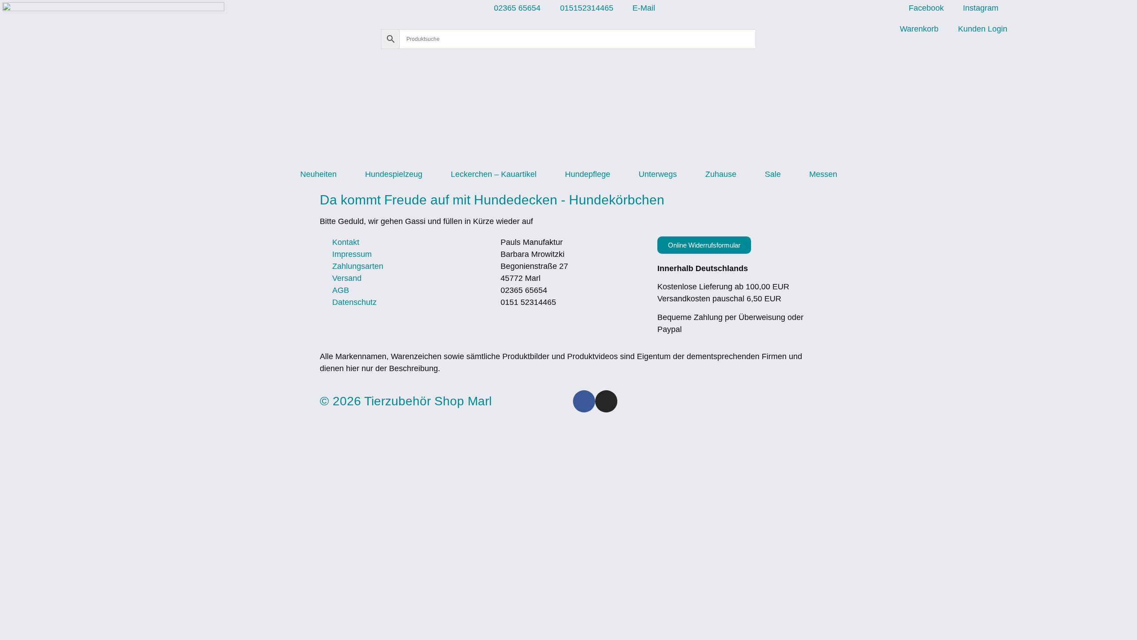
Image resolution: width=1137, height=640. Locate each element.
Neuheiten (318, 174)
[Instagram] (606, 401)
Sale (773, 174)
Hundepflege (587, 174)
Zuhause (720, 174)
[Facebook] (584, 401)
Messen (823, 174)
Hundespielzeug (393, 174)
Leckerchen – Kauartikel (494, 174)
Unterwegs (658, 174)
